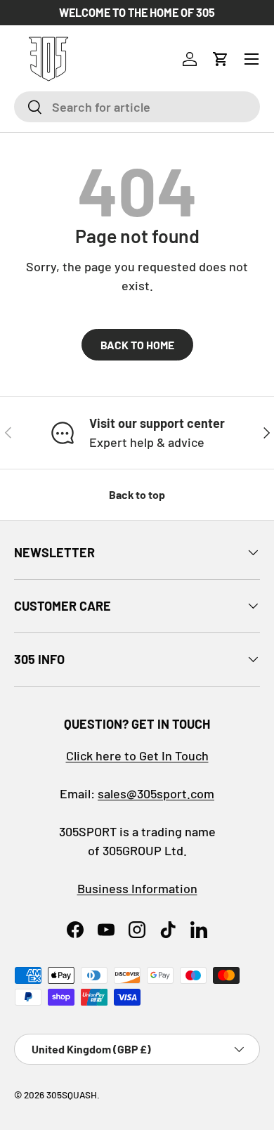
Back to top (137, 494)
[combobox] (137, 106)
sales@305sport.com (156, 793)
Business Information (137, 888)
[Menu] (251, 59)
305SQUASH (71, 1094)
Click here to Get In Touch (137, 755)
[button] (220, 59)
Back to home (137, 344)
